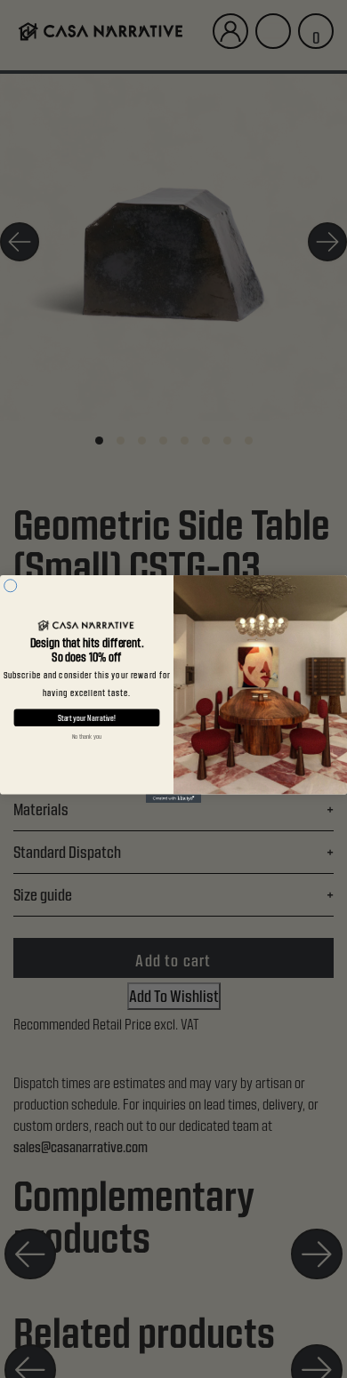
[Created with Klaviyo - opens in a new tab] (173, 799)
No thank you (86, 737)
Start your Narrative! (87, 717)
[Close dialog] (10, 586)
